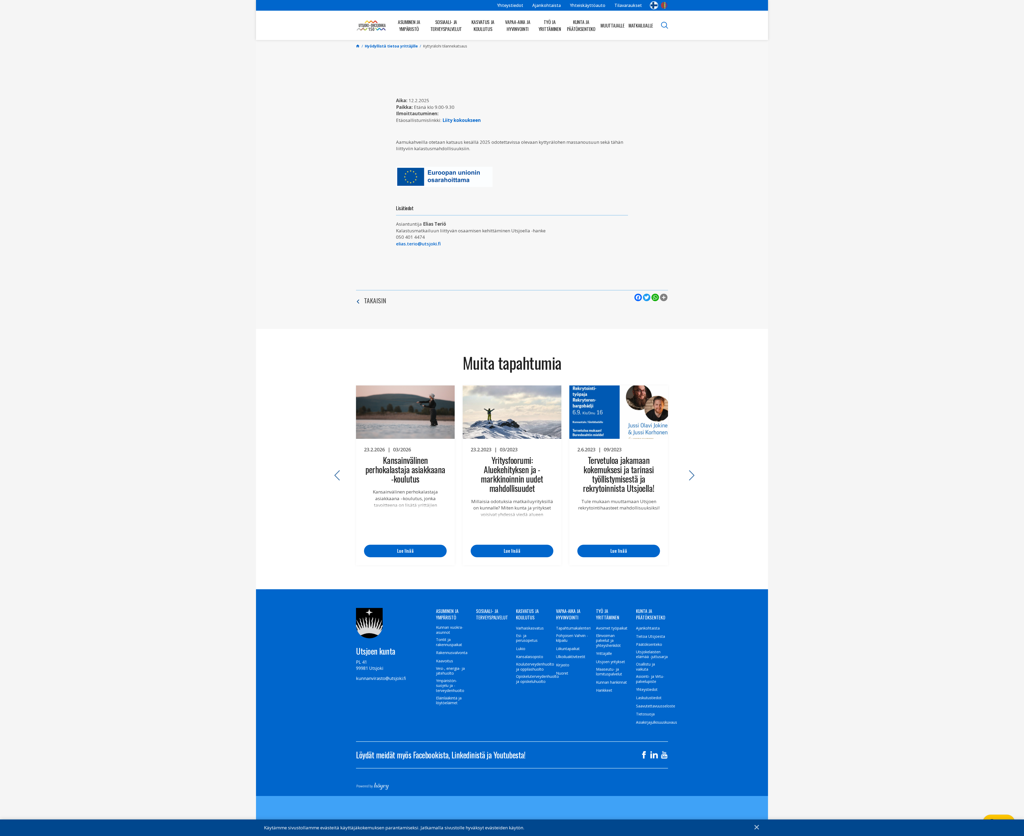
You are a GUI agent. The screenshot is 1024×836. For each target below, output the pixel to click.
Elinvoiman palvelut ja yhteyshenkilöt (608, 640)
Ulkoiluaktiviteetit (570, 656)
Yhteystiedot (510, 5)
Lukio (520, 648)
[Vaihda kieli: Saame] (664, 5)
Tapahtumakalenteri (573, 628)
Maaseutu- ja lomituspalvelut (609, 672)
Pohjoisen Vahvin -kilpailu (572, 638)
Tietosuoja (645, 714)
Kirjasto (562, 665)
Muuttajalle (613, 25)
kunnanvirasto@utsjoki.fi (381, 678)
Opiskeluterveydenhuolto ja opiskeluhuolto (537, 679)
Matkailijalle (641, 25)
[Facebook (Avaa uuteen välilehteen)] (644, 755)
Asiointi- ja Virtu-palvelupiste (650, 679)
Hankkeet (604, 690)
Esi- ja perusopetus (527, 638)
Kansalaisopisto (529, 656)
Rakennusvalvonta (451, 652)
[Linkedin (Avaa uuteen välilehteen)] (654, 755)
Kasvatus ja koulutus (482, 25)
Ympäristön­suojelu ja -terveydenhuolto (450, 685)
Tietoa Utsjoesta (650, 636)
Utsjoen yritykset (610, 661)
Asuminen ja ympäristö (409, 25)
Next (689, 475)
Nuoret (562, 673)
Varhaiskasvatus (530, 628)
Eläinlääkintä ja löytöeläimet (449, 701)
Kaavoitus (444, 661)
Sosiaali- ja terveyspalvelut (446, 25)
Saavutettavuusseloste (655, 706)
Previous (334, 475)
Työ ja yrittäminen (550, 25)
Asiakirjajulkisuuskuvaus (656, 722)
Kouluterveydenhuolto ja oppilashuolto (535, 667)
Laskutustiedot (649, 697)
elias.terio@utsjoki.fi (418, 244)
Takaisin (375, 300)
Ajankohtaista (546, 5)
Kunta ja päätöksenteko (581, 25)
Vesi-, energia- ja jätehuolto (450, 671)
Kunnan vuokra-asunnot (449, 630)
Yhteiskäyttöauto (587, 5)
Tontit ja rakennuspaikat (449, 642)
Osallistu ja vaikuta (645, 667)
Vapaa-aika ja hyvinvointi (517, 25)
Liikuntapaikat (568, 648)
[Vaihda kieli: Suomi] (654, 5)
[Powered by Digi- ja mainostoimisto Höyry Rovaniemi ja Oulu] (372, 784)
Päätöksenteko (649, 644)
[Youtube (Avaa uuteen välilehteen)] (664, 755)
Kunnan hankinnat (611, 682)
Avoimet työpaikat (611, 628)
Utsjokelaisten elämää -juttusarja (652, 654)
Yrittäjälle (604, 653)
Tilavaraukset (628, 5)
